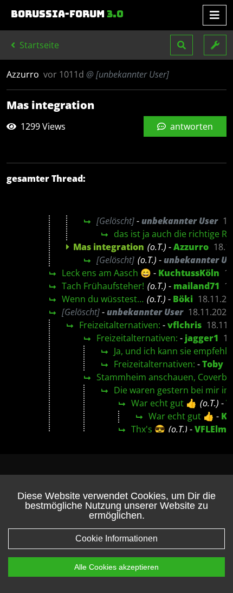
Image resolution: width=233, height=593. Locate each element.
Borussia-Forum (67, 14)
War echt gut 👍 (164, 403)
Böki (183, 299)
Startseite (38, 45)
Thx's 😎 (148, 429)
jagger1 (201, 338)
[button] (181, 45)
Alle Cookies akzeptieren (116, 567)
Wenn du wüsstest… (103, 299)
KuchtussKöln (188, 273)
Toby (212, 364)
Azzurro (191, 247)
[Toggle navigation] (214, 15)
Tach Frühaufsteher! (103, 286)
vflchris (184, 325)
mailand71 (196, 286)
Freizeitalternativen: (120, 325)
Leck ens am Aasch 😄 (106, 273)
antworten (190, 126)
